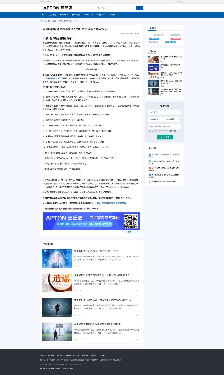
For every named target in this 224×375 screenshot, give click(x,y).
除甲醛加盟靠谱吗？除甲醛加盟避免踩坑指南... (164, 176)
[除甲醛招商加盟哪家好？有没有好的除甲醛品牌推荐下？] (57, 307)
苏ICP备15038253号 (46, 369)
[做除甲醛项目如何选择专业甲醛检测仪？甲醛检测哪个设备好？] (153, 91)
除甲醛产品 (89, 15)
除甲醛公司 (101, 15)
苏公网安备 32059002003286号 (63, 369)
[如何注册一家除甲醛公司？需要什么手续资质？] (153, 75)
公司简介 (43, 355)
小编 (44, 34)
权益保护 (85, 355)
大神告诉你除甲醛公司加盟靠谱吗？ (163, 181)
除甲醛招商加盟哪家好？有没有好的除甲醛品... (164, 169)
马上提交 (165, 137)
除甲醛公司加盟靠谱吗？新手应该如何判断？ (97, 251)
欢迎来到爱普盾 (45, 2)
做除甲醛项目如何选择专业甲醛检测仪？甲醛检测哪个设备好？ (171, 91)
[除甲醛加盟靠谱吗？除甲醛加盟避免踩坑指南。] (57, 332)
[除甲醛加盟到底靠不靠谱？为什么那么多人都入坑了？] (57, 283)
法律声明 (93, 355)
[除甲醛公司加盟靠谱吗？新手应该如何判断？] (57, 258)
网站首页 (179, 2)
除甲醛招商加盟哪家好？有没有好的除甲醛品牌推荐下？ (103, 300)
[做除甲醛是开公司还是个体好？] (153, 67)
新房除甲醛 (64, 15)
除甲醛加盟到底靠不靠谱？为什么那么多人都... (164, 162)
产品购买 (51, 355)
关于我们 (52, 15)
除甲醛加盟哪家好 (65, 21)
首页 (43, 15)
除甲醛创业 (76, 15)
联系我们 (59, 355)
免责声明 (101, 355)
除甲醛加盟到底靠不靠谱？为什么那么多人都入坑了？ (102, 275)
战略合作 (68, 355)
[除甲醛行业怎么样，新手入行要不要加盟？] (153, 83)
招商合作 (112, 15)
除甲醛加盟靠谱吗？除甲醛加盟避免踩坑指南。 (98, 324)
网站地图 (76, 355)
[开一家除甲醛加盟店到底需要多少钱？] (153, 59)
